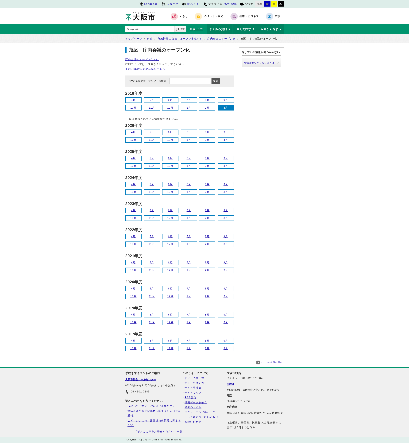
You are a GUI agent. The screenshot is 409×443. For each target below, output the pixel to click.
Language (151, 4)
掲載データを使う (196, 402)
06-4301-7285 (140, 391)
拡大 (227, 4)
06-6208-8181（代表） (240, 401)
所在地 (230, 384)
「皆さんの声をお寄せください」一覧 (158, 431)
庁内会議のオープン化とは (142, 59)
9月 (226, 100)
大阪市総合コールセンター (140, 379)
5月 (152, 100)
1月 (189, 107)
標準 (234, 4)
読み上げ (192, 4)
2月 (207, 107)
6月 (170, 100)
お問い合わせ (193, 421)
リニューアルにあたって (200, 412)
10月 (133, 107)
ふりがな (172, 4)
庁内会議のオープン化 (221, 38)
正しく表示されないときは (201, 417)
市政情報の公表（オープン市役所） (180, 38)
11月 (152, 107)
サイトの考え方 (194, 383)
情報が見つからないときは (259, 62)
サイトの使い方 (194, 378)
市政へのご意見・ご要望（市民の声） (151, 406)
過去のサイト (193, 407)
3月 (226, 139)
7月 (189, 100)
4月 (133, 100)
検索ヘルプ (196, 29)
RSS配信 (190, 397)
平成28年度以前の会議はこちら (145, 69)
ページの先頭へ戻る (272, 362)
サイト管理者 (193, 387)
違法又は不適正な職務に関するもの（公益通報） (154, 413)
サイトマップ (193, 392)
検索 (182, 29)
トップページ (133, 38)
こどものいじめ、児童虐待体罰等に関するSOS (154, 423)
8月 (207, 100)
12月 (170, 107)
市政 (150, 38)
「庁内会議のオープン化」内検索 (147, 81)
